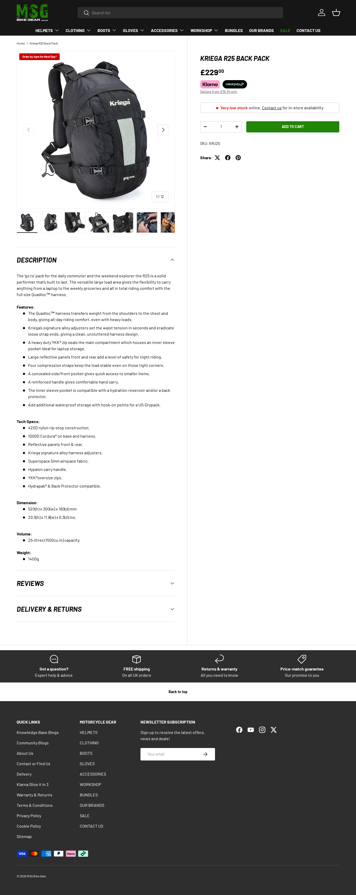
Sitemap (24, 836)
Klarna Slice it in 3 (32, 784)
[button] (336, 12)
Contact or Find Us (33, 763)
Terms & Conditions (35, 805)
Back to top (178, 691)
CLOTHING (75, 30)
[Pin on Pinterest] (238, 157)
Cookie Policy (29, 825)
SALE (285, 30)
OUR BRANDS (261, 30)
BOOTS (103, 30)
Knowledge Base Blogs (38, 732)
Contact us (272, 107)
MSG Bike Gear (36, 876)
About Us (25, 753)
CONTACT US (309, 30)
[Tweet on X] (217, 157)
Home (21, 43)
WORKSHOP (201, 30)
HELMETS (44, 30)
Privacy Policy (29, 815)
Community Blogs (33, 742)
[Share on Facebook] (228, 157)
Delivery (24, 773)
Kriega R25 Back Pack (44, 43)
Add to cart (293, 126)
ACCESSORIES (164, 30)
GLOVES (130, 30)
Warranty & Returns (34, 794)
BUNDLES (234, 30)
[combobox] (180, 12)
